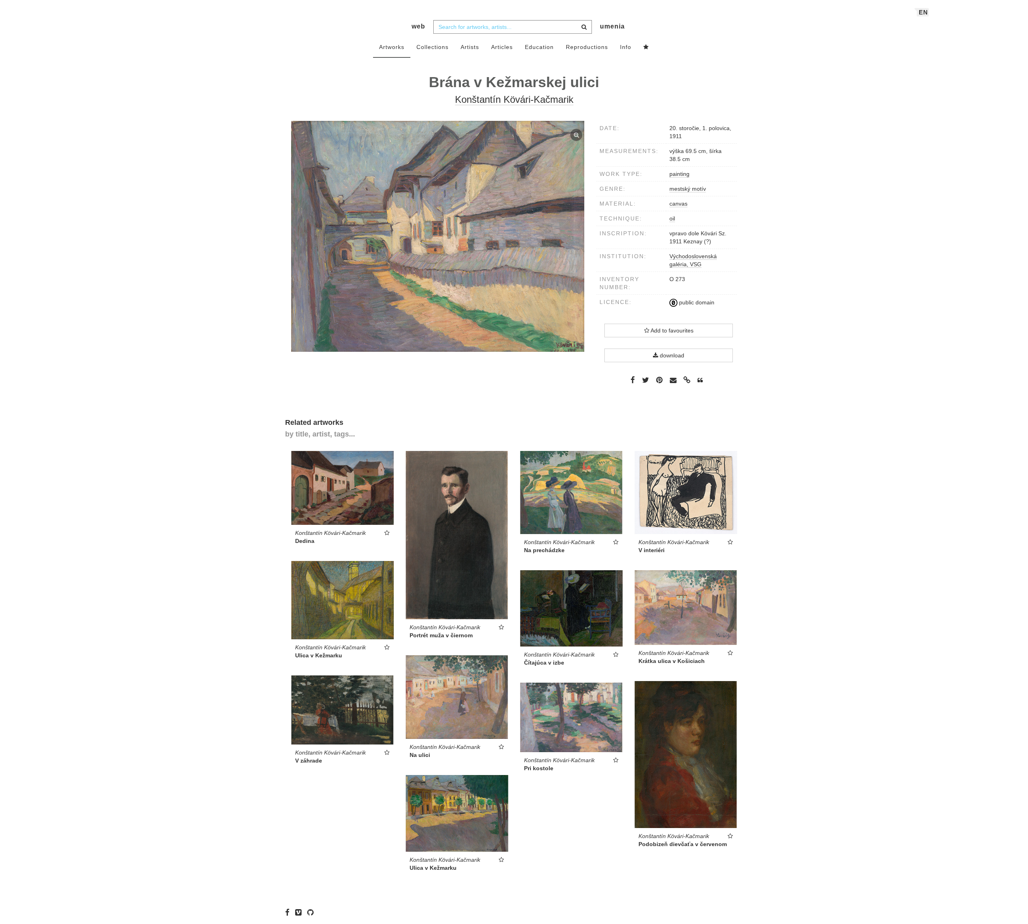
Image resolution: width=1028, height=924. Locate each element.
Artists (470, 47)
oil (672, 218)
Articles (502, 47)
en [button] (923, 12)
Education (539, 47)
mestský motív (687, 189)
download (671, 355)
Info (625, 47)
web (418, 26)
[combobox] (512, 27)
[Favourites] (646, 47)
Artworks (391, 47)
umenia (612, 26)
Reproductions (587, 47)
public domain (695, 302)
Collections (432, 47)
